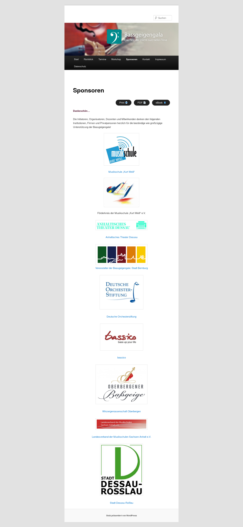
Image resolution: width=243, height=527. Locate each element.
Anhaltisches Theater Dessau (122, 237)
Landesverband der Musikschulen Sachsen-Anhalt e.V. (121, 436)
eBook (159, 102)
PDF (140, 102)
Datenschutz (80, 66)
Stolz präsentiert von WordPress (121, 515)
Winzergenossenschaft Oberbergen (121, 411)
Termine (102, 59)
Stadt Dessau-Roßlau (121, 502)
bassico (121, 357)
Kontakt (146, 59)
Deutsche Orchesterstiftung (121, 316)
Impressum (160, 59)
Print (122, 102)
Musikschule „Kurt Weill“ (121, 171)
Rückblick (88, 59)
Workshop (116, 59)
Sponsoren (131, 59)
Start (76, 59)
